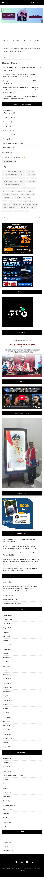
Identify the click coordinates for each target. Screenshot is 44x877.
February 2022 (7, 645)
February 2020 (7, 683)
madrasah (30, 194)
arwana (21, 174)
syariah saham (18, 210)
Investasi (6, 122)
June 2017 (6, 730)
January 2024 (7, 619)
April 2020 (6, 674)
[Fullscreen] (39, 407)
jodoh (30, 191)
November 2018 (8, 700)
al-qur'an (21, 171)
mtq (24, 201)
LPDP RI (22, 194)
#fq (4, 171)
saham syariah (14, 207)
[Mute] (36, 407)
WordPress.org (8, 851)
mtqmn (30, 201)
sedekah (33, 207)
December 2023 (8, 623)
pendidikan (27, 204)
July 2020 (6, 662)
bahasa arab (31, 174)
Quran (35, 204)
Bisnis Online (7, 767)
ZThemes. (22, 870)
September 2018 (8, 704)
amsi (28, 171)
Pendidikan (6, 110)
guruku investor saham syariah (13, 184)
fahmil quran (7, 181)
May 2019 (6, 696)
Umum (5, 826)
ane (33, 171)
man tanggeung (8, 201)
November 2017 (8, 725)
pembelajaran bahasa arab (12, 204)
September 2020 (8, 657)
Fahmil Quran (8, 113)
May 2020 (6, 670)
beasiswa (6, 178)
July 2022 (6, 640)
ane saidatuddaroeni (10, 174)
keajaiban (6, 194)
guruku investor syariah (11, 187)
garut (16, 181)
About (10, 582)
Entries (7, 842)
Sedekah (6, 813)
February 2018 (7, 721)
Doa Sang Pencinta (14, 599)
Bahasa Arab (8, 117)
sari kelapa (25, 207)
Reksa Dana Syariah (9, 805)
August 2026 (7, 615)
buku (19, 178)
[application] (22, 397)
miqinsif (18, 201)
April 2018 (6, 717)
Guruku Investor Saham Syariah (13, 143)
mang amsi (18, 197)
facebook (33, 178)
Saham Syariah (7, 135)
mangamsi (27, 197)
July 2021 (6, 653)
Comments (8, 846)
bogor (13, 178)
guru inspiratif (31, 181)
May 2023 (6, 632)
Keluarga (6, 139)
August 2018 (7, 708)
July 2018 (6, 713)
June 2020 (6, 666)
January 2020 (7, 687)
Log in (5, 838)
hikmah (5, 191)
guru (22, 181)
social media (7, 210)
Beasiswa (6, 762)
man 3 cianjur (7, 197)
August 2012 (7, 747)
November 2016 (8, 734)
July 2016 (6, 742)
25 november (11, 171)
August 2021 (7, 649)
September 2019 (8, 691)
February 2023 (7, 636)
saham (5, 207)
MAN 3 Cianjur (7, 130)
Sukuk (5, 818)
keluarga (15, 194)
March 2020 (7, 679)
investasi (13, 191)
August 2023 (7, 628)
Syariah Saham (7, 147)
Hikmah (5, 126)
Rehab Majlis (7, 801)
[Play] (5, 407)
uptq (26, 210)
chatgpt (25, 178)
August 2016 (7, 738)
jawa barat (22, 191)
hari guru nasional (28, 187)
